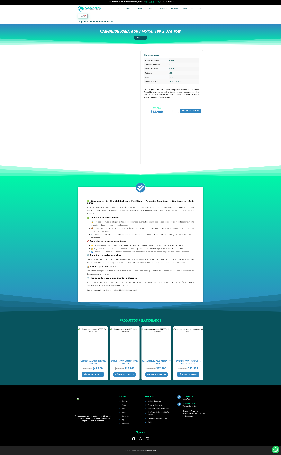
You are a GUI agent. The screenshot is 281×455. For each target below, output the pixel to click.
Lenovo (139, 9)
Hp (200, 9)
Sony (185, 9)
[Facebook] (133, 438)
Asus (117, 9)
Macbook (174, 9)
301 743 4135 (188, 397)
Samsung (163, 9)
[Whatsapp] (140, 438)
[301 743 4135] (179, 397)
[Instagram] (147, 438)
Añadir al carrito (191, 111)
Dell (192, 9)
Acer (128, 9)
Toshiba (152, 9)
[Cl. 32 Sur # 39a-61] (179, 404)
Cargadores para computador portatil (95, 21)
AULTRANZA (151, 450)
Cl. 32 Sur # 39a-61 (190, 404)
